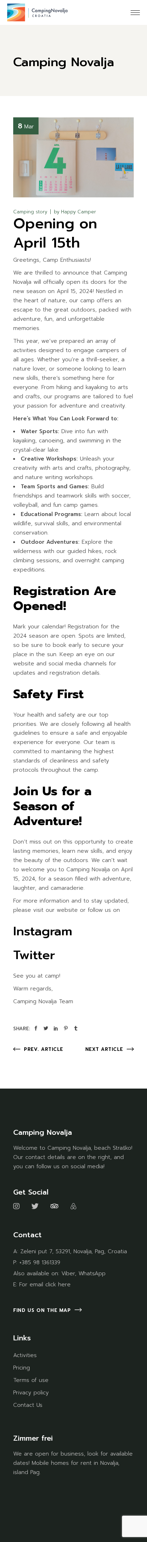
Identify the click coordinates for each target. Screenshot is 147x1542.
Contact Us (27, 1405)
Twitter (34, 955)
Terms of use (31, 1380)
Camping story (30, 211)
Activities (25, 1355)
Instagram (42, 931)
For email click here (45, 1284)
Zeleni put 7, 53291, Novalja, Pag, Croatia (73, 1251)
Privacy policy (31, 1393)
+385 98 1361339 (39, 1262)
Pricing (21, 1368)
